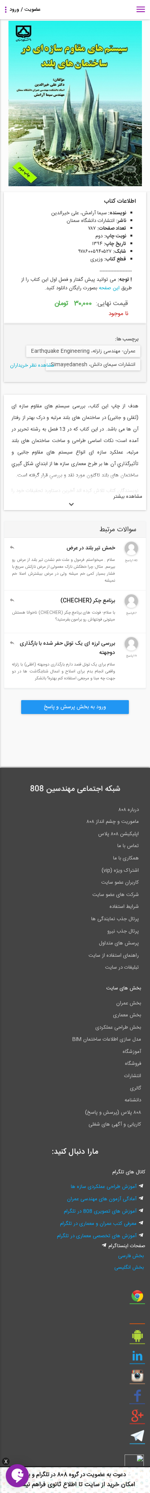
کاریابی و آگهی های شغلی (114, 1124)
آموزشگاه (132, 1052)
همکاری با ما (126, 858)
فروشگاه (133, 1063)
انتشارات (132, 1076)
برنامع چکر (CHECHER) (87, 601)
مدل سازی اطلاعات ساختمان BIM (106, 1039)
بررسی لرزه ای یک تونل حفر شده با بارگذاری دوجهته (67, 648)
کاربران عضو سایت (120, 882)
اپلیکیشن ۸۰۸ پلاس (118, 834)
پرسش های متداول (119, 943)
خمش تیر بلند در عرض (91, 548)
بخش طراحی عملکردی (118, 1027)
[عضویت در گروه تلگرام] (137, 1439)
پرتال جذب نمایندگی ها (115, 919)
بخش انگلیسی (129, 1267)
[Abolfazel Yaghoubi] (131, 554)
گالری (135, 1088)
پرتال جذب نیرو (123, 931)
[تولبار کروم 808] (137, 1299)
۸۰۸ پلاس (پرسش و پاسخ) (113, 1112)
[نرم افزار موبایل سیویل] (137, 1339)
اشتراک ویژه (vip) (120, 870)
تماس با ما (128, 846)
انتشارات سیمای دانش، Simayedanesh (93, 364)
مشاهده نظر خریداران (32, 365)
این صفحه (109, 288)
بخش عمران (128, 1003)
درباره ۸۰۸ (128, 810)
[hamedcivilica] (131, 606)
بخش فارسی (131, 1256)
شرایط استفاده (124, 906)
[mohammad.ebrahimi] (131, 649)
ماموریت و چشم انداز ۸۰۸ (113, 821)
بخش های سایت (123, 988)
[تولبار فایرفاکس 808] (137, 1319)
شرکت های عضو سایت (115, 895)
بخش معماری (127, 1015)
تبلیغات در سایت (122, 967)
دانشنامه (133, 1100)
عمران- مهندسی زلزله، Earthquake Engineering (83, 351)
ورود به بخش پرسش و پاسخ (75, 707)
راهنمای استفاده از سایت (113, 955)
